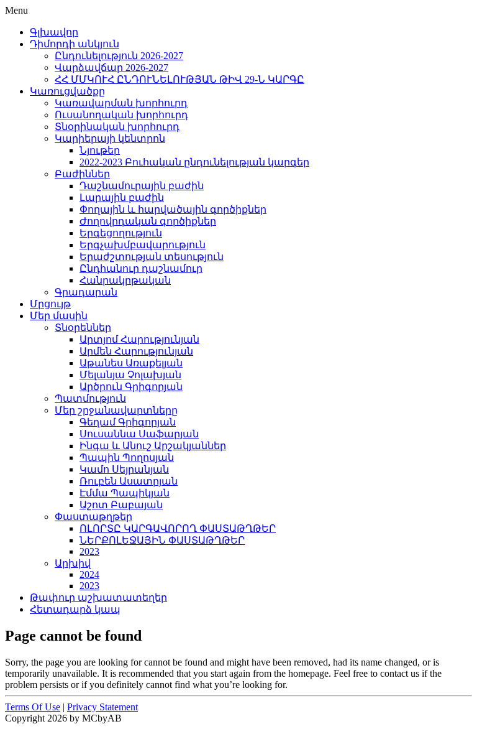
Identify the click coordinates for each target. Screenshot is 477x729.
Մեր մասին (59, 315)
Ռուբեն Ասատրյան (129, 481)
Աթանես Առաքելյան (131, 363)
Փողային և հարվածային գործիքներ (173, 209)
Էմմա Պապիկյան (125, 493)
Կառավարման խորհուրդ (121, 103)
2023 (89, 551)
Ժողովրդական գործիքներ (148, 221)
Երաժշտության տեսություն (152, 256)
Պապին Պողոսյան (127, 457)
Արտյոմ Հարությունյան (139, 339)
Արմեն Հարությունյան (136, 351)
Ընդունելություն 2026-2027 (119, 55)
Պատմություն (90, 398)
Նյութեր (100, 150)
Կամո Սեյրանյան (124, 469)
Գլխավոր (54, 32)
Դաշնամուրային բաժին (142, 185)
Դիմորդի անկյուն (74, 44)
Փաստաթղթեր (93, 516)
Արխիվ (73, 563)
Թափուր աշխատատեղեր (98, 597)
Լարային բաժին (122, 197)
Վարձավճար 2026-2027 (111, 67)
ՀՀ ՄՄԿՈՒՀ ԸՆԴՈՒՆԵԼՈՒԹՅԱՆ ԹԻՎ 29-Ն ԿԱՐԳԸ (179, 79)
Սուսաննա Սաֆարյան (139, 434)
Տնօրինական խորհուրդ (117, 126)
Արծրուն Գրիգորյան (131, 386)
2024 (89, 574)
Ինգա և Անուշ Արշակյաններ (153, 445)
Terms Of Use (32, 707)
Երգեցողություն (121, 233)
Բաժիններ (82, 174)
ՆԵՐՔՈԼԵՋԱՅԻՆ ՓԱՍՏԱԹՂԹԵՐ (162, 540)
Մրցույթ (50, 304)
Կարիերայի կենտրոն (110, 138)
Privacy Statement (102, 707)
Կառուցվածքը (67, 91)
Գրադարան (86, 292)
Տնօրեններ (83, 327)
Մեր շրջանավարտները (116, 410)
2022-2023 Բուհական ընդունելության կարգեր (194, 162)
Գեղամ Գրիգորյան (128, 422)
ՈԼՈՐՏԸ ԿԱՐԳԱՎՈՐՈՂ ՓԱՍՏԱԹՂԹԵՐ (178, 528)
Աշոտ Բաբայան (121, 504)
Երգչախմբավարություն (143, 244)
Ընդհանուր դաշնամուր (141, 268)
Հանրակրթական (125, 280)
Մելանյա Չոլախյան (130, 374)
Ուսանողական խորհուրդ (121, 114)
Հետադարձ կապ (75, 609)
